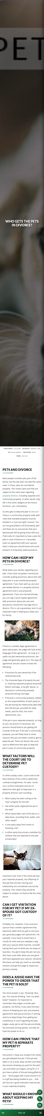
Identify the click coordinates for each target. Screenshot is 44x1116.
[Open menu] (40, 1113)
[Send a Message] (39, 1105)
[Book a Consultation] (39, 1092)
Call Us (21, 1113)
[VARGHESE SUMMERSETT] (3, 1112)
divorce (34, 511)
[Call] (39, 1098)
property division (10, 495)
